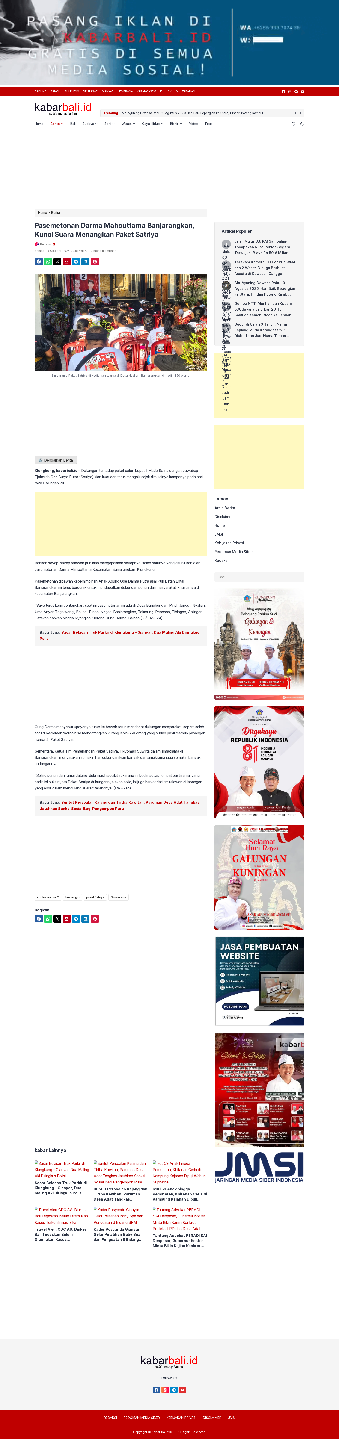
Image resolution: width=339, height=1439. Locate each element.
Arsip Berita (224, 508)
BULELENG (72, 91)
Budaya (88, 124)
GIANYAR (108, 91)
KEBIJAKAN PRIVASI (181, 1418)
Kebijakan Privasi (229, 543)
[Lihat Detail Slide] (169, 42)
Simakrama (118, 897)
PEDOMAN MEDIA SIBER (142, 1418)
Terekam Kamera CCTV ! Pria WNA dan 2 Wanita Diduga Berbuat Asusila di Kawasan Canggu (265, 268)
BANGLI (56, 91)
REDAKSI (110, 1418)
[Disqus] (121, 1065)
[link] (283, 91)
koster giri (72, 897)
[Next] (300, 113)
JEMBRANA (125, 91)
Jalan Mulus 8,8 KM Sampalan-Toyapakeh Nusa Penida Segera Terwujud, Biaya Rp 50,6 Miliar (262, 247)
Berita (55, 124)
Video (193, 124)
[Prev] (296, 113)
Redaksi (221, 560)
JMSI (218, 534)
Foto (208, 124)
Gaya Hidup (151, 124)
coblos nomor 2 (48, 897)
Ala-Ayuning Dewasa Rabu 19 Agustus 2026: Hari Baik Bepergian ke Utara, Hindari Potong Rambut (192, 113)
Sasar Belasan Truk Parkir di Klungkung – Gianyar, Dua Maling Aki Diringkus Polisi (61, 1187)
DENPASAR (90, 91)
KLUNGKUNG (169, 91)
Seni (107, 124)
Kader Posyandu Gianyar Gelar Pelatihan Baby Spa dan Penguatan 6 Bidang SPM (117, 1234)
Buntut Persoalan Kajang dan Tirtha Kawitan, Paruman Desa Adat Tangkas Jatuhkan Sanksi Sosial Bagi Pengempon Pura (120, 1194)
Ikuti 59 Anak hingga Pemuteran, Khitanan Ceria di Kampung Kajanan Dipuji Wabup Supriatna (180, 1194)
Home (39, 124)
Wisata (127, 124)
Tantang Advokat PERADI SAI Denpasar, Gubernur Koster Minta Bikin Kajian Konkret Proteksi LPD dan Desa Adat (180, 1240)
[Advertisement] (169, 169)
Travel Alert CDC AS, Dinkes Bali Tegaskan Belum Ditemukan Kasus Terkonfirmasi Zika (61, 1234)
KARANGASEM (146, 91)
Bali (73, 124)
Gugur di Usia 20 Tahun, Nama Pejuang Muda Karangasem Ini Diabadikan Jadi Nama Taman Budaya (260, 330)
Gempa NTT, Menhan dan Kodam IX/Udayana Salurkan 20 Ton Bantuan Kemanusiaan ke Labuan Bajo (263, 309)
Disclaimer (223, 516)
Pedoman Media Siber (233, 551)
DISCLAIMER (212, 1418)
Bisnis (174, 124)
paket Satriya (95, 897)
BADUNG (41, 91)
